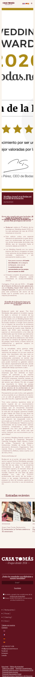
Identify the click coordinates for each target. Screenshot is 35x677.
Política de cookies (8, 668)
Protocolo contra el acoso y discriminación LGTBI (17, 670)
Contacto (4, 627)
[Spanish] (28, 3)
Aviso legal (5, 667)
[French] (25, 3)
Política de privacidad (16, 667)
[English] (23, 3)
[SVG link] (8, 3)
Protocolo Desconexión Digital (11, 674)
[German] (27, 3)
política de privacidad (17, 596)
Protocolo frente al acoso (10, 672)
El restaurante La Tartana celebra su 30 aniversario (16, 530)
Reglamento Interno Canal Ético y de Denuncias (17, 676)
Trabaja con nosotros (8, 625)
